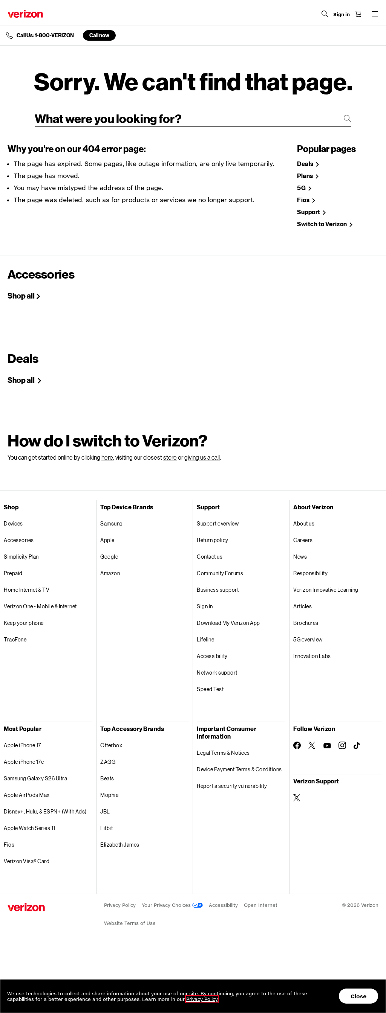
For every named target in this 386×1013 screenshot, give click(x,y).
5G (302, 188)
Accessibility (212, 656)
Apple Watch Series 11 (29, 828)
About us (303, 523)
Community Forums (220, 573)
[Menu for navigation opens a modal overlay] (374, 14)
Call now (99, 35)
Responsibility (310, 573)
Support (309, 212)
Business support (218, 589)
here (107, 457)
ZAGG (107, 762)
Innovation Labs (312, 656)
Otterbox (111, 745)
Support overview (218, 523)
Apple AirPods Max (27, 795)
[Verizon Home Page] (25, 14)
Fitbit (106, 828)
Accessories (19, 540)
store (170, 457)
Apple (107, 540)
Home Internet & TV (26, 589)
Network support (217, 672)
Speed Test (210, 689)
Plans (305, 176)
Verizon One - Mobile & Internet (40, 606)
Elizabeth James (119, 844)
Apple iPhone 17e (24, 762)
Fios (304, 200)
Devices (13, 523)
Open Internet (260, 905)
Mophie (109, 795)
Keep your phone (24, 623)
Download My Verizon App (228, 623)
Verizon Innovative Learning (325, 589)
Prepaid (13, 573)
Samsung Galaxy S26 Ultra (35, 778)
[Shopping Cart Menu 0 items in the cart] (358, 14)
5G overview (308, 639)
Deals (305, 164)
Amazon (110, 573)
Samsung (111, 523)
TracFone (15, 639)
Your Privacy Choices (167, 905)
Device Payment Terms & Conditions (239, 769)
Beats (107, 778)
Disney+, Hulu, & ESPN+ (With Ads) (45, 811)
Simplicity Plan (21, 556)
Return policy (212, 540)
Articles (302, 606)
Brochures (306, 623)
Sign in (205, 606)
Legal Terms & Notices (223, 752)
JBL (105, 811)
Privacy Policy (120, 905)
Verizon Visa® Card (26, 861)
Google (109, 556)
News (300, 556)
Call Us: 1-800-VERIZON (45, 35)
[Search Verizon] (325, 14)
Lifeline (205, 639)
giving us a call (202, 457)
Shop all (21, 295)
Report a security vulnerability (232, 786)
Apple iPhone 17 (22, 745)
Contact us (209, 556)
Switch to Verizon (322, 224)
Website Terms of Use (130, 923)
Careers (303, 540)
